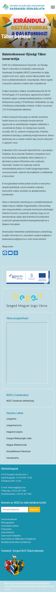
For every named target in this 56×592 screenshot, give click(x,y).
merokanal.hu (12, 458)
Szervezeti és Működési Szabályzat (18, 539)
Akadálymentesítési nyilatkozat (16, 542)
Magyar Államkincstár (16, 445)
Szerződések (7, 532)
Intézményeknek (9, 519)
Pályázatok (6, 529)
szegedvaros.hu (14, 425)
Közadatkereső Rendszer (18, 451)
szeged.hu (11, 419)
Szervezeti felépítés (11, 535)
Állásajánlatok (7, 522)
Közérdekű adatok (9, 526)
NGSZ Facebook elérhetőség (20, 401)
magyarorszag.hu (14, 432)
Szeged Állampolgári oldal (18, 438)
